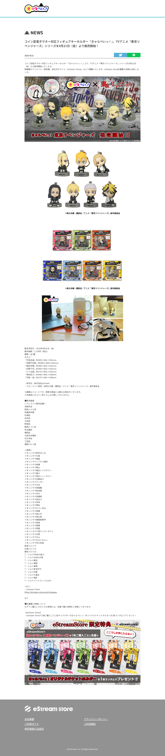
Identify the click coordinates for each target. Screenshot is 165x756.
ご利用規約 (90, 724)
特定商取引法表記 (34, 728)
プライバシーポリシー (96, 719)
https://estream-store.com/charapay (41, 592)
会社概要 (29, 719)
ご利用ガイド (32, 724)
